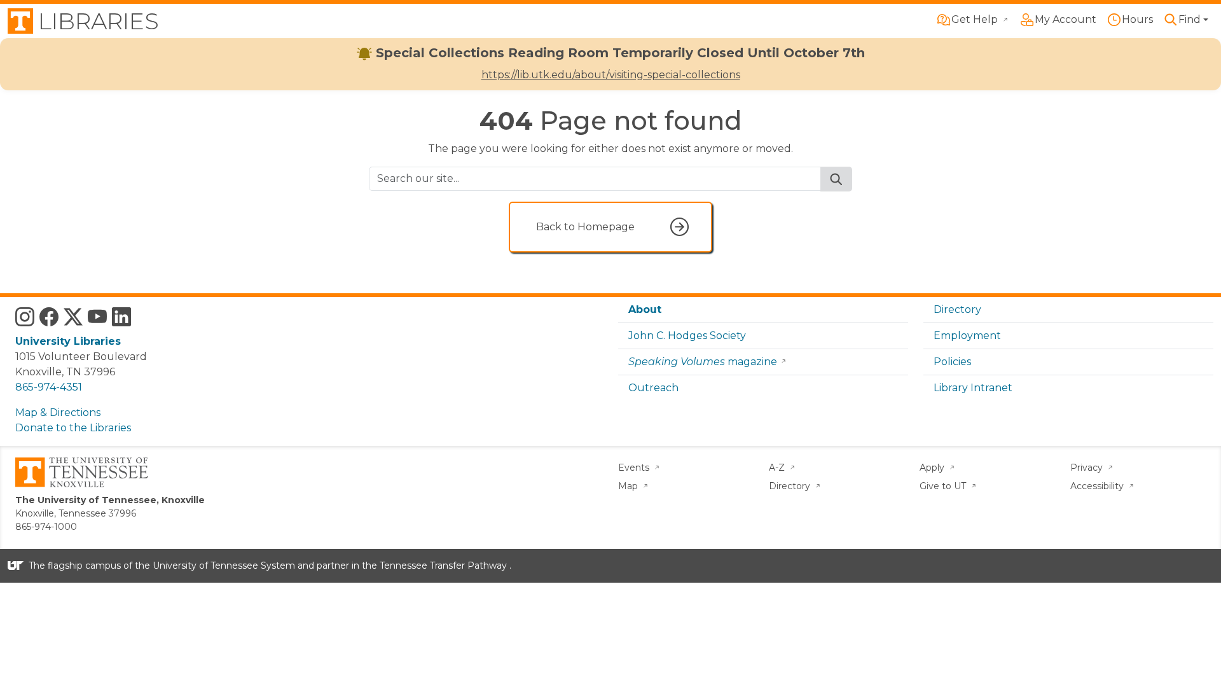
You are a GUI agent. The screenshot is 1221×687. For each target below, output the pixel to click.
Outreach (653, 388)
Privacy (1087, 467)
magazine (702, 362)
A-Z (778, 467)
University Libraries (68, 341)
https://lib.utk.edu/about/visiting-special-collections (610, 75)
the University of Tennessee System (215, 565)
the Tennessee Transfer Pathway (434, 565)
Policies (952, 362)
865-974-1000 (46, 526)
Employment (967, 336)
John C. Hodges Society (687, 336)
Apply (933, 467)
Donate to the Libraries (73, 428)
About (644, 309)
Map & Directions (57, 412)
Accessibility (1098, 486)
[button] (1185, 19)
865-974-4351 (48, 387)
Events (635, 467)
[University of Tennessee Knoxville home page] (81, 471)
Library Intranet (973, 388)
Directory (957, 309)
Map (629, 486)
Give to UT (944, 486)
